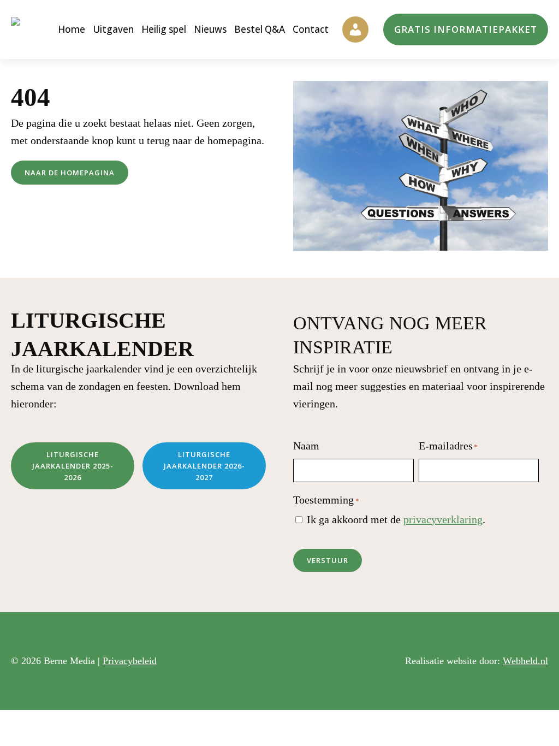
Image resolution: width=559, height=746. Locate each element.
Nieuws (210, 29)
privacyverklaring (443, 519)
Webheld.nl (525, 660)
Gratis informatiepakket (465, 29)
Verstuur (327, 560)
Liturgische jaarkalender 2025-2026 (73, 465)
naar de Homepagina (70, 172)
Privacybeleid (130, 660)
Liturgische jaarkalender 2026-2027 (204, 465)
